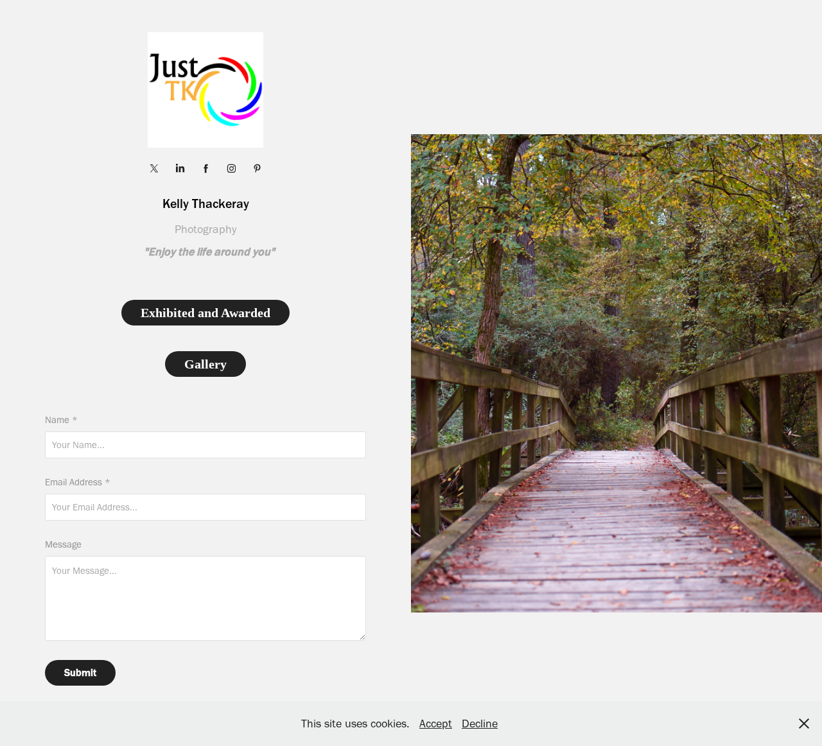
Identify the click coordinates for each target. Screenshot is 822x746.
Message (63, 545)
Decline (480, 723)
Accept (435, 723)
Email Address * (77, 482)
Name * (61, 420)
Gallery (205, 364)
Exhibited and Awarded (205, 313)
